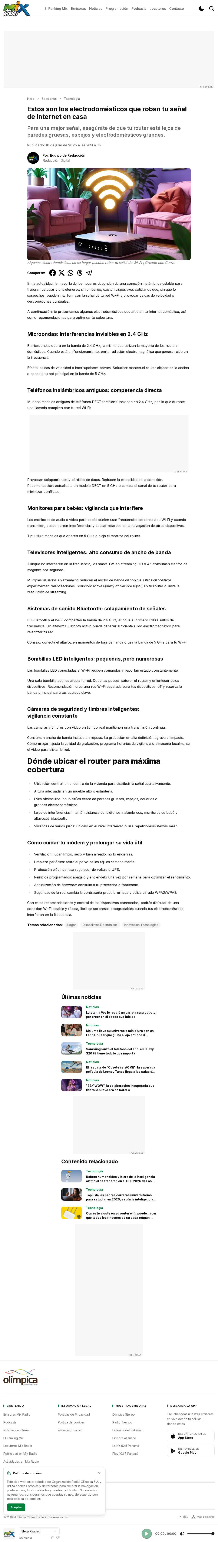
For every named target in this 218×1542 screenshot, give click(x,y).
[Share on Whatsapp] (70, 272)
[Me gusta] (52, 1537)
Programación (117, 8)
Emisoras (78, 8)
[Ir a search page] (212, 8)
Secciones (49, 98)
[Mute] (182, 1533)
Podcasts (139, 8)
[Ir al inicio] (16, 8)
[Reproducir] (147, 1534)
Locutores (158, 8)
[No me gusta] (58, 1537)
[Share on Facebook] (52, 272)
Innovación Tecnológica (141, 925)
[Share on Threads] (79, 272)
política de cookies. (27, 1499)
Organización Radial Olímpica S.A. (75, 1481)
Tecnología (72, 98)
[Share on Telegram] (89, 272)
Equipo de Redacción (67, 155)
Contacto (176, 8)
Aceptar (16, 1507)
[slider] (201, 1533)
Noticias (95, 8)
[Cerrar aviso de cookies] (99, 1473)
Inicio (30, 98)
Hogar (71, 925)
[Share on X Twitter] (62, 273)
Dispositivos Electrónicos (100, 925)
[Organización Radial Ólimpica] (20, 1377)
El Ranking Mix (56, 8)
